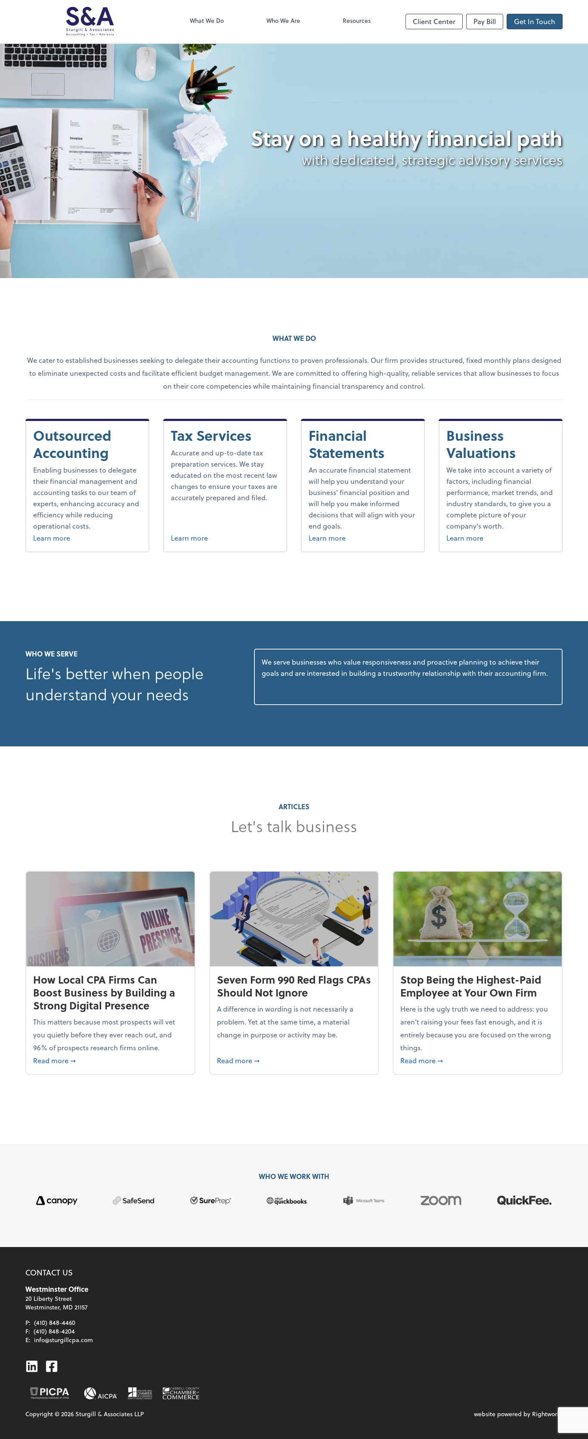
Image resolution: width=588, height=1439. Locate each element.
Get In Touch (534, 21)
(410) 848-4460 (54, 1322)
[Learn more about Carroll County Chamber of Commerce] (181, 1393)
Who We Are (283, 20)
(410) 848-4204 (54, 1331)
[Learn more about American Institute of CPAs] (101, 1393)
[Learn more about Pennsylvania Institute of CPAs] (49, 1393)
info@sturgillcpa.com (63, 1339)
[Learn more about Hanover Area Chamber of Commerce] (140, 1393)
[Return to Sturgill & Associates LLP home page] (90, 21)
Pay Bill (484, 21)
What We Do (207, 20)
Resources (357, 20)
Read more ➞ (110, 1060)
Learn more (87, 537)
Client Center (434, 21)
